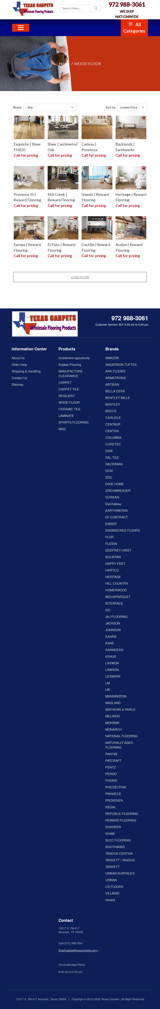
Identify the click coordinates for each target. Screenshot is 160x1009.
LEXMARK (113, 676)
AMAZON (112, 358)
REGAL (110, 807)
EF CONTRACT (116, 517)
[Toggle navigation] (20, 28)
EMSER (111, 523)
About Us (18, 358)
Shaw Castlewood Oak (62, 147)
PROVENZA (114, 800)
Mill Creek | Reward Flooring (61, 197)
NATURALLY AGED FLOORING (119, 745)
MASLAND (113, 703)
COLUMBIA (113, 437)
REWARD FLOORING (120, 820)
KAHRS (110, 636)
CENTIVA (112, 431)
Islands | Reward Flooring (95, 197)
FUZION (111, 543)
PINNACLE (113, 793)
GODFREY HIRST (118, 550)
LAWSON (112, 669)
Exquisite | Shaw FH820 (27, 147)
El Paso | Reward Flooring (61, 247)
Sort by (111, 107)
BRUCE (111, 411)
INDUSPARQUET (118, 596)
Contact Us (19, 378)
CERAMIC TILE (70, 409)
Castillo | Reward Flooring (96, 247)
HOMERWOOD (116, 590)
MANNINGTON (115, 696)
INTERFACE (114, 603)
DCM (109, 470)
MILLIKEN (112, 716)
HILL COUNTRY (116, 583)
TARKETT (112, 866)
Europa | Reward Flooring (27, 247)
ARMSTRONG (115, 378)
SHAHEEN (113, 827)
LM (107, 683)
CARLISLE (113, 417)
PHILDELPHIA (115, 787)
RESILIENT (67, 395)
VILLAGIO (112, 893)
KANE (109, 643)
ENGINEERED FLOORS (122, 530)
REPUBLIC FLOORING (121, 813)
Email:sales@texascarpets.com (78, 950)
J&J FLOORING (116, 616)
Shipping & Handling (26, 371)
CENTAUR (112, 424)
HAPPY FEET (115, 563)
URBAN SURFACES (120, 873)
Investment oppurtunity (74, 358)
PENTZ (110, 767)
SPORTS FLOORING (73, 422)
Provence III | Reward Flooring (27, 197)
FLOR (109, 537)
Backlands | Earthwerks (125, 147)
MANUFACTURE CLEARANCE (71, 373)
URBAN (111, 880)
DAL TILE (112, 457)
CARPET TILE (69, 389)
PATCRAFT (113, 760)
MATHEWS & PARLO (120, 709)
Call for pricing (26, 155)
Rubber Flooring (70, 364)
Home (64, 63)
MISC (62, 429)
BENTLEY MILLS (117, 397)
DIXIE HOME (114, 484)
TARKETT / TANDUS (120, 860)
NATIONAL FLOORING (121, 736)
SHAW (110, 833)
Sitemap (17, 384)
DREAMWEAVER (118, 490)
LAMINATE (66, 415)
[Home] (33, 9)
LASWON (112, 663)
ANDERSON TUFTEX (121, 364)
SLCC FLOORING (118, 840)
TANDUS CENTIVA (119, 853)
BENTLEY (112, 404)
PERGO (111, 774)
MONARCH (113, 729)
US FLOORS (114, 886)
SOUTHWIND (115, 847)
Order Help (19, 364)
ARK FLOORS (115, 371)
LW (107, 689)
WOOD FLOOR (69, 402)
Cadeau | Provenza (89, 147)
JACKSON (112, 623)
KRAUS (110, 656)
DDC (108, 477)
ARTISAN (112, 384)
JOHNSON (113, 630)
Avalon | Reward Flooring (129, 247)
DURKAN (112, 497)
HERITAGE (113, 577)
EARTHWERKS (116, 510)
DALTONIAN (114, 464)
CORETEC (113, 444)
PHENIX (111, 780)
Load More (80, 277)
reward (110, 900)
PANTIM (111, 754)
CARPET (65, 382)
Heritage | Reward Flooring (131, 197)
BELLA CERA (115, 391)
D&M (108, 451)
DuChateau (113, 504)
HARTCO (112, 570)
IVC (107, 610)
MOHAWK (112, 722)
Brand (17, 107)
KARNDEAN (114, 650)
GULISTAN (113, 557)
